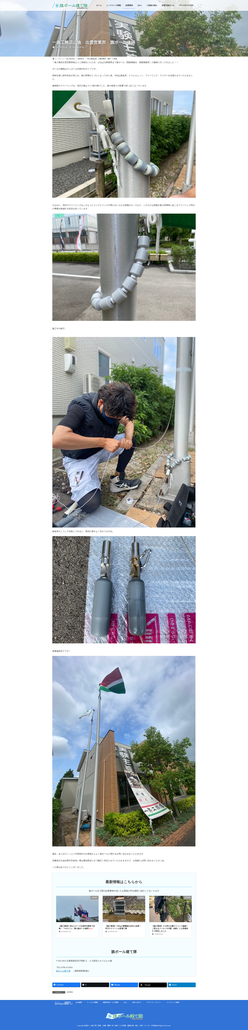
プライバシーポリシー (154, 1002)
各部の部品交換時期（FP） (64, 1004)
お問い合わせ (136, 1002)
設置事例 (70, 992)
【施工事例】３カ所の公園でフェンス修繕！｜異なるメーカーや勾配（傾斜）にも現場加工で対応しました (170, 928)
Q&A (125, 1002)
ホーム (57, 1002)
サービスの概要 (92, 1002)
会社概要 (79, 1002)
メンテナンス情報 (173, 1002)
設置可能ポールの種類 (110, 1002)
